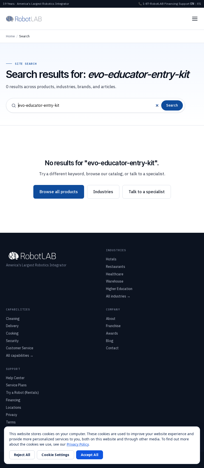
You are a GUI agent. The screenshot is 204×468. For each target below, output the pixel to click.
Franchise (113, 326)
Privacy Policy (78, 444)
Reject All (22, 454)
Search (172, 105)
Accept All (89, 454)
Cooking (12, 333)
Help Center (15, 378)
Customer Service (19, 348)
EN (192, 3)
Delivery (12, 326)
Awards (112, 333)
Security (12, 341)
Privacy (11, 414)
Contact (112, 348)
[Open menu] (195, 18)
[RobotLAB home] (24, 18)
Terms (11, 422)
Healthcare (114, 274)
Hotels (111, 259)
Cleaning (13, 318)
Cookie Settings (55, 454)
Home (10, 36)
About (110, 318)
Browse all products (59, 191)
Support (184, 3)
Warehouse (114, 281)
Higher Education (119, 289)
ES (199, 3)
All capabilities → (19, 355)
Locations (13, 407)
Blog (109, 341)
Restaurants (115, 266)
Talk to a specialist (147, 191)
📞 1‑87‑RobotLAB (151, 3)
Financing (171, 3)
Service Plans (16, 385)
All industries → (118, 296)
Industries (103, 191)
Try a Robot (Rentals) (22, 392)
